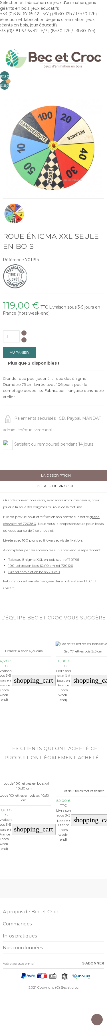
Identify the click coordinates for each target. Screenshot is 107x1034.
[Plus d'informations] (53, 724)
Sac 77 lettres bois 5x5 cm (49, 651)
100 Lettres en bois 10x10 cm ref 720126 (40, 565)
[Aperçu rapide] (45, 724)
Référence (13, 259)
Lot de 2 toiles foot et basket (83, 791)
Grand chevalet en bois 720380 (34, 572)
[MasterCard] (17, 977)
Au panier (19, 352)
